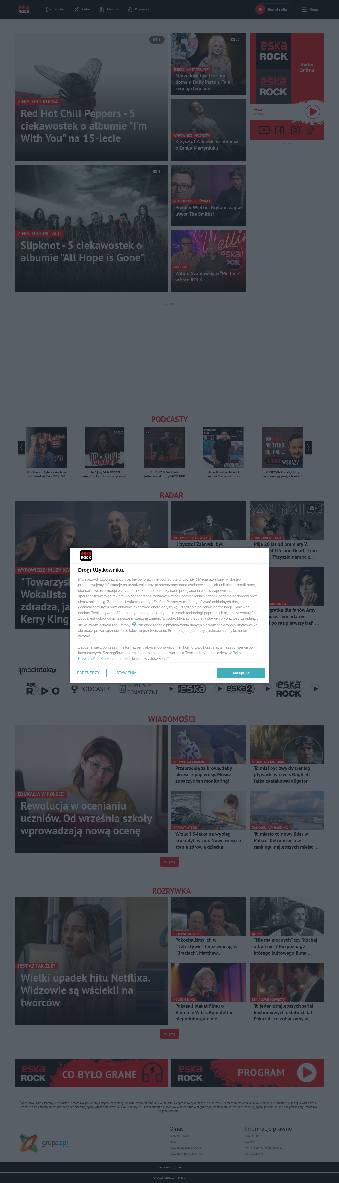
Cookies (107, 658)
